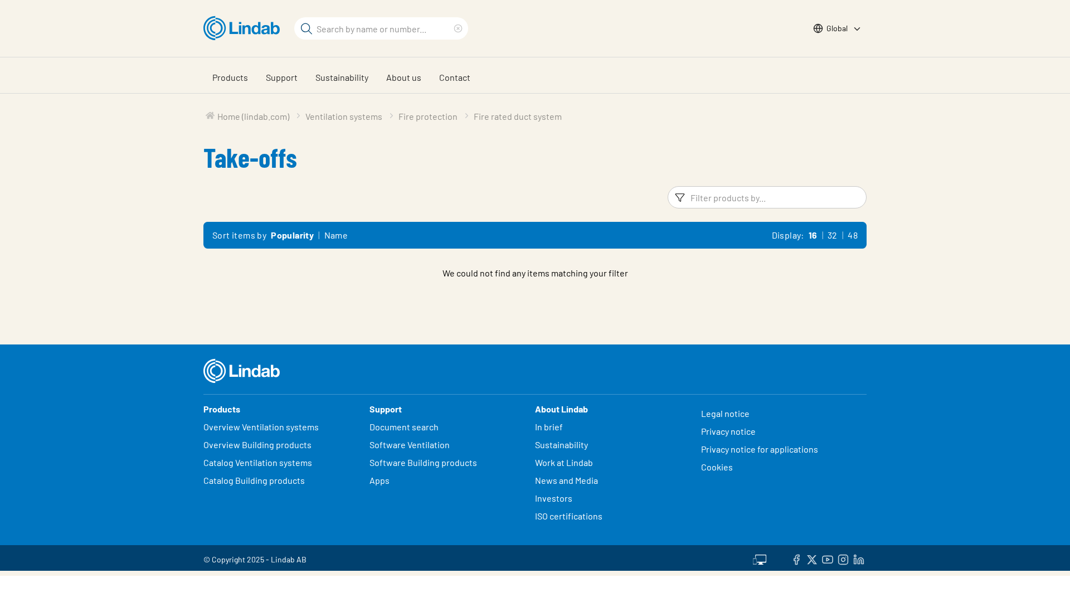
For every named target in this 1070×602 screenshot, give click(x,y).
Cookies (717, 467)
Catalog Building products (254, 480)
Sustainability (341, 77)
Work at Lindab (564, 462)
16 (813, 235)
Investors (553, 498)
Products (230, 77)
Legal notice (725, 413)
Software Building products (423, 462)
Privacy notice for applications (759, 449)
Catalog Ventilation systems (257, 462)
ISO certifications (568, 516)
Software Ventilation (409, 444)
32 (833, 235)
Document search (404, 426)
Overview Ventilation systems (261, 426)
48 (853, 235)
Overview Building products (257, 444)
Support (282, 77)
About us (403, 77)
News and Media (566, 480)
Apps (379, 480)
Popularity (292, 235)
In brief (550, 426)
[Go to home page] (244, 28)
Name (336, 235)
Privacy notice (728, 431)
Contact (454, 77)
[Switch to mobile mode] (759, 558)
